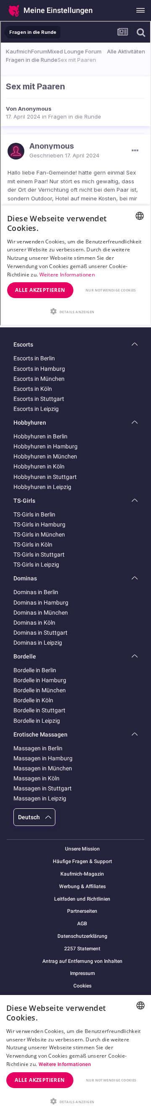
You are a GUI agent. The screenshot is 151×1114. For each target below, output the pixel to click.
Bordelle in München (39, 690)
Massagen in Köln (36, 778)
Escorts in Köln (32, 388)
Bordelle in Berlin (34, 670)
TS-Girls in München (39, 534)
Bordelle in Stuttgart (39, 710)
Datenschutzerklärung (82, 936)
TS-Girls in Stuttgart (39, 554)
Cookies (82, 986)
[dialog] (75, 1054)
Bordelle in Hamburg (39, 680)
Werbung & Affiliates (82, 886)
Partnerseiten (82, 911)
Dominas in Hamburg (40, 602)
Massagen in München (42, 768)
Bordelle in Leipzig (36, 720)
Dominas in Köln (34, 622)
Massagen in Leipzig (39, 798)
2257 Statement (82, 949)
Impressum (82, 973)
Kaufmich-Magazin (82, 874)
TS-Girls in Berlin (34, 514)
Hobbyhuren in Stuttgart (45, 476)
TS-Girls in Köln (32, 544)
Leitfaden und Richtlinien (82, 899)
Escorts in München (39, 378)
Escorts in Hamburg (39, 368)
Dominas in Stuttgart (40, 632)
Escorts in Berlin (34, 358)
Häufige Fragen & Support (82, 861)
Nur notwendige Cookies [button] (111, 1080)
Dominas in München (40, 612)
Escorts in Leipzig (36, 408)
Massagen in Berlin (37, 748)
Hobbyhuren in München (45, 456)
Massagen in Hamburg (43, 758)
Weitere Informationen (65, 1064)
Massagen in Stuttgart (42, 788)
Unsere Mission (82, 849)
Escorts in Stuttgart (38, 398)
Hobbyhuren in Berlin (40, 436)
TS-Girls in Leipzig (36, 564)
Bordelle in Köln (33, 700)
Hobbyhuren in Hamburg (45, 446)
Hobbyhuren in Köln (39, 466)
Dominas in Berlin (35, 592)
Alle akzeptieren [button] (40, 1080)
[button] (75, 1100)
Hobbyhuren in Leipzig (42, 487)
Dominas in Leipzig (37, 642)
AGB (82, 924)
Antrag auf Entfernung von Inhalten (82, 961)
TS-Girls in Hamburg (39, 524)
